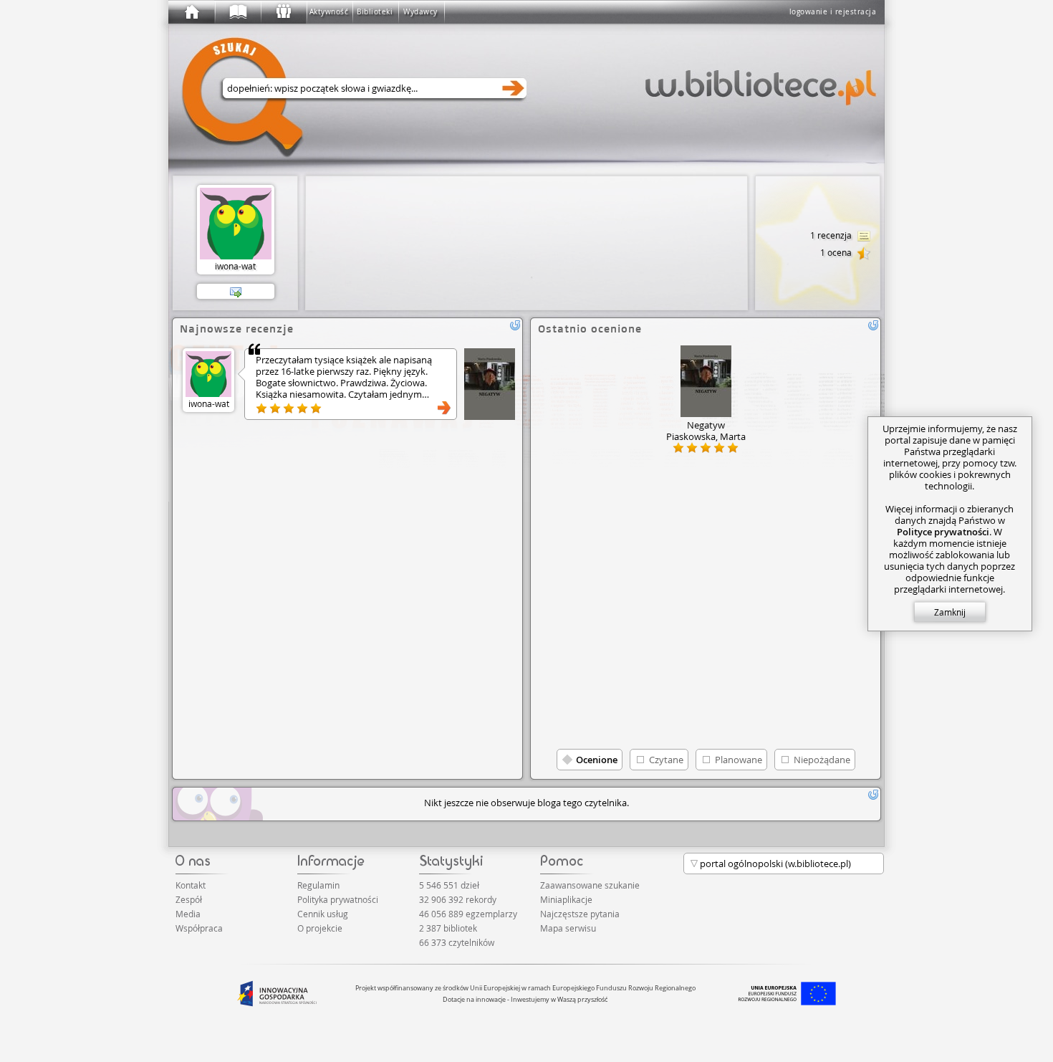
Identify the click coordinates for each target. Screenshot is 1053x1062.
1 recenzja (832, 235)
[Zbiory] (237, 12)
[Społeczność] (283, 12)
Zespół (189, 899)
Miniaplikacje (566, 899)
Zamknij (950, 612)
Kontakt (191, 885)
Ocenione (596, 759)
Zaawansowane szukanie (590, 885)
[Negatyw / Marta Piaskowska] (489, 384)
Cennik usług (322, 913)
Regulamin (318, 885)
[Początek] (191, 12)
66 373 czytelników (456, 942)
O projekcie (319, 928)
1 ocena (837, 252)
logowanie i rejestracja (833, 11)
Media (188, 913)
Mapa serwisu (568, 928)
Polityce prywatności (943, 531)
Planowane (738, 759)
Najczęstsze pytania (580, 913)
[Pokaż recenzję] (444, 408)
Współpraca (199, 928)
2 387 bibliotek (448, 928)
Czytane (666, 759)
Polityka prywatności (337, 899)
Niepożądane (822, 759)
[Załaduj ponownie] (515, 325)
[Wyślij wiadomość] (236, 291)
